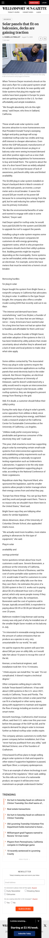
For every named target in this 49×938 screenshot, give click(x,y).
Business (7, 19)
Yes (8, 903)
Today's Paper (13, 12)
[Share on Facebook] (40, 38)
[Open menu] (2, 2)
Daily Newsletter (13, 891)
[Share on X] (45, 38)
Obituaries (11, 894)
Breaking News (33, 891)
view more (24, 859)
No (14, 903)
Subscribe (34, 3)
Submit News (28, 12)
